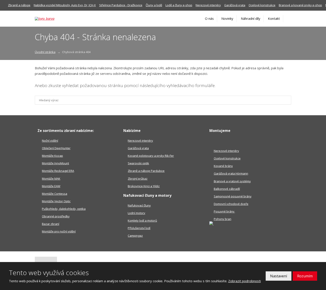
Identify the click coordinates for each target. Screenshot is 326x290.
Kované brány (223, 166)
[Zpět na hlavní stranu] (51, 18)
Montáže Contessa (54, 194)
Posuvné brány (224, 211)
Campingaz (135, 236)
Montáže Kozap (52, 156)
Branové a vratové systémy (232, 181)
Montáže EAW (51, 186)
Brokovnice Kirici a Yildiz (144, 186)
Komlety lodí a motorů (142, 220)
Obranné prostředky (56, 216)
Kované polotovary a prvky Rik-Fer (151, 156)
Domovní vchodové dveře (231, 204)
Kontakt (274, 18)
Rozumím (305, 276)
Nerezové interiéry (208, 5)
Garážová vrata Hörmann (231, 173)
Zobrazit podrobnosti (244, 281)
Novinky (227, 18)
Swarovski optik (138, 163)
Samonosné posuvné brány (232, 196)
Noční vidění (50, 141)
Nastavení (278, 276)
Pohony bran (222, 219)
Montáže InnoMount (55, 163)
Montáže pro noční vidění (59, 231)
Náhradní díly (250, 18)
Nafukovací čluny (139, 205)
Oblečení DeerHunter (56, 148)
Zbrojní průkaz (137, 179)
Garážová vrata (234, 5)
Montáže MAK (51, 179)
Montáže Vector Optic (56, 201)
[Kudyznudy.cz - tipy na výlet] (211, 224)
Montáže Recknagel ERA (58, 171)
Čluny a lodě (154, 5)
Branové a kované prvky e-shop (300, 5)
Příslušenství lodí (139, 228)
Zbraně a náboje (19, 5)
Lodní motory (136, 213)
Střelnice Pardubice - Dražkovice (120, 5)
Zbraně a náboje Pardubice (146, 171)
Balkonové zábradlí (227, 189)
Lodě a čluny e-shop (178, 5)
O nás (209, 18)
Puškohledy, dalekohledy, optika (64, 209)
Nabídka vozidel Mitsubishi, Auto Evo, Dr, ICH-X (65, 5)
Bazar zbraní (50, 224)
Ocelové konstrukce (262, 5)
